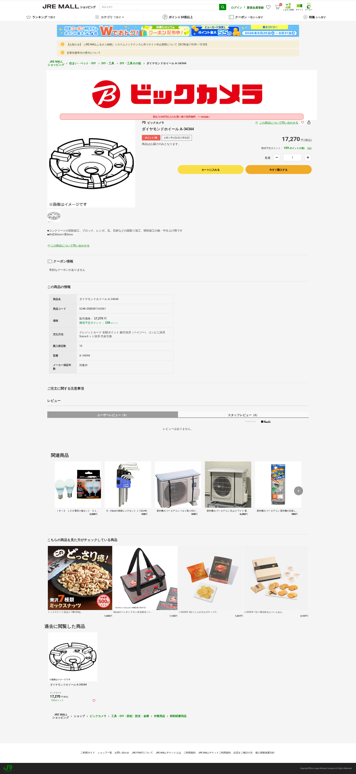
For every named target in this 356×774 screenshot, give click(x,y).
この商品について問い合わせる (278, 122)
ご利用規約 (190, 752)
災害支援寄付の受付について (83, 52)
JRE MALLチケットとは (168, 752)
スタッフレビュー (243, 415)
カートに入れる (211, 169)
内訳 (309, 148)
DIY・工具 (108, 63)
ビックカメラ (98, 716)
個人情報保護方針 (265, 752)
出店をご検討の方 (243, 752)
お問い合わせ (122, 752)
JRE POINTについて (142, 752)
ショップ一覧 (105, 752)
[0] (277, 7)
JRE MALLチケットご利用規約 (214, 752)
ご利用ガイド (87, 752)
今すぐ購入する (278, 169)
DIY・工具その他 (131, 63)
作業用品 (159, 716)
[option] (91, 163)
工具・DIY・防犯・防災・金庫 (130, 716)
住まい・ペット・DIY (83, 63)
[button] (298, 490)
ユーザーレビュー (112, 415)
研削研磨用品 (178, 716)
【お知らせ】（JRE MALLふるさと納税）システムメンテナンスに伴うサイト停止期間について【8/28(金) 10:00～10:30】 (137, 44)
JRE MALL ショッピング (56, 63)
